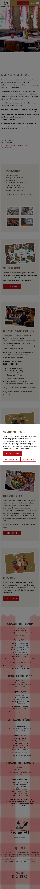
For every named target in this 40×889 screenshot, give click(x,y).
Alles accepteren (12, 454)
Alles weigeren (11, 459)
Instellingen (28, 459)
